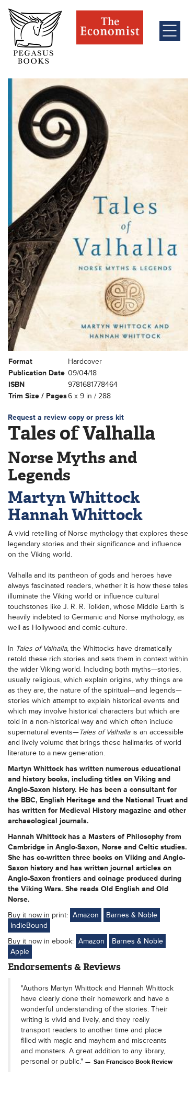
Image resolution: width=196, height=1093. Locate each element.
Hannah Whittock (75, 514)
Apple (19, 951)
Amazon (86, 915)
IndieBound (29, 925)
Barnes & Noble (131, 915)
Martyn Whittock (74, 497)
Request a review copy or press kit (66, 417)
